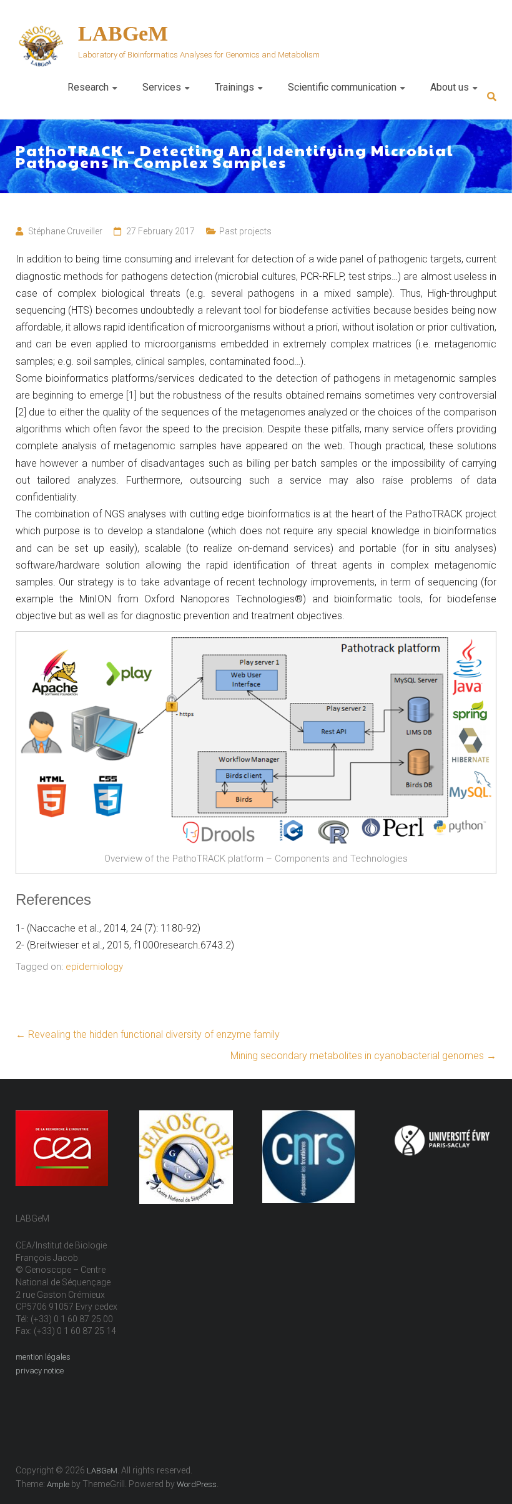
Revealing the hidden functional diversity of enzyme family (148, 1034)
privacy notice (40, 1370)
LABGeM (123, 33)
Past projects (245, 231)
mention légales (43, 1357)
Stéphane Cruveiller (65, 231)
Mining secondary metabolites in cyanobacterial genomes (363, 1056)
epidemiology (94, 966)
